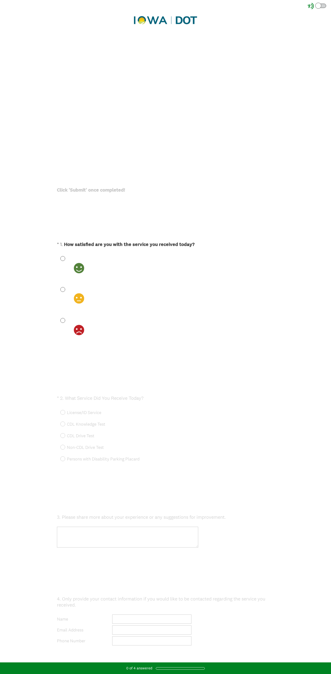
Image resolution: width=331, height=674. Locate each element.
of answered (139, 668)
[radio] (59, 258)
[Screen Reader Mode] (317, 6)
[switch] (326, 5)
